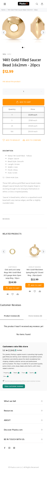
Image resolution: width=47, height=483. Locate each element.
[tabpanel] (23, 31)
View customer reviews (13, 386)
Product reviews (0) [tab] (12, 316)
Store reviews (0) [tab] (35, 316)
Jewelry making (34, 267)
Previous (3, 32)
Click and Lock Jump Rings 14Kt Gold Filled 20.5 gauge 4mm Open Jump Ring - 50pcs (12, 274)
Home (3, 10)
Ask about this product (11, 81)
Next (43, 32)
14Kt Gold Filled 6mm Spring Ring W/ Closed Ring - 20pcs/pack (34, 272)
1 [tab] (22, 47)
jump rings (12, 267)
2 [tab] (24, 47)
